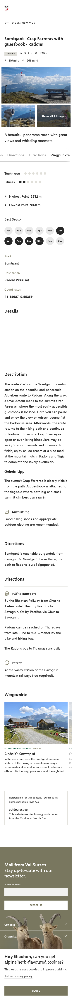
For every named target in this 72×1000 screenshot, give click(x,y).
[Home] (6, 10)
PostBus (36, 612)
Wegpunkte (60, 155)
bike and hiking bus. (19, 638)
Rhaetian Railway (27, 601)
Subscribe (36, 905)
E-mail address (12, 884)
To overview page (22, 22)
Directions (15, 155)
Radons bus (19, 648)
